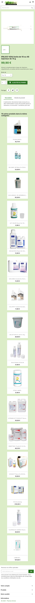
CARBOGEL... (17, 557)
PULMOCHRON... (17, 139)
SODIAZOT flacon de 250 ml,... (17, 474)
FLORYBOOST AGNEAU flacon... (17, 529)
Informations (5, 598)
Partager (8, 90)
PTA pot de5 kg (17, 502)
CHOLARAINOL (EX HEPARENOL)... (17, 195)
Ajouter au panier (17, 82)
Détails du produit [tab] (19, 98)
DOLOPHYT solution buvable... (17, 306)
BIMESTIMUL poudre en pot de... (17, 446)
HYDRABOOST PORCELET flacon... (17, 418)
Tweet (12, 90)
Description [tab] (8, 98)
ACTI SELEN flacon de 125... (17, 223)
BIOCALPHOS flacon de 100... (17, 251)
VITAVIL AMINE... (17, 390)
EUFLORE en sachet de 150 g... (17, 279)
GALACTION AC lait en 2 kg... (17, 334)
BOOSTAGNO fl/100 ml (17, 362)
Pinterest (17, 90)
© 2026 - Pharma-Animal (8, 601)
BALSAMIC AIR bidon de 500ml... (17, 167)
